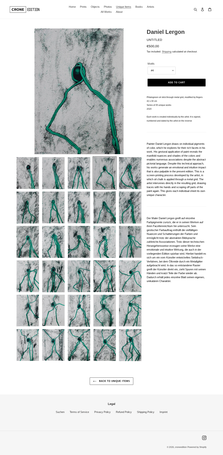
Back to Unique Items (114, 381)
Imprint (163, 411)
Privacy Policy (102, 411)
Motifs (151, 63)
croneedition (181, 447)
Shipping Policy (145, 411)
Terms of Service (79, 411)
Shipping (166, 51)
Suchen (60, 411)
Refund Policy (124, 411)
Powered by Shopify (196, 447)
